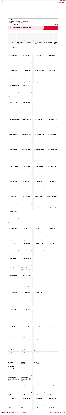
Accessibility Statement (12, 412)
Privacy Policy (24, 412)
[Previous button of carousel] (56, 32)
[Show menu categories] (8, 50)
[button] (12, 38)
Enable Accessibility (63, 0)
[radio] (53, 24)
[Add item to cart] (15, 40)
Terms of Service (19, 412)
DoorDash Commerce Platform (54, 412)
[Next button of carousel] (57, 32)
